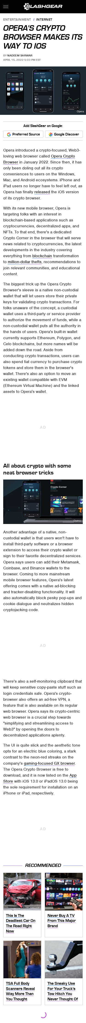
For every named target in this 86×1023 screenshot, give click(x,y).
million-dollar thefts (25, 261)
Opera (80, 111)
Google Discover (66, 134)
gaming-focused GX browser (49, 763)
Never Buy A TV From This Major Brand (61, 920)
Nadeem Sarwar (20, 55)
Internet (44, 19)
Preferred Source (26, 134)
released (42, 191)
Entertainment (17, 19)
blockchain (42, 255)
